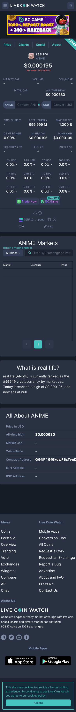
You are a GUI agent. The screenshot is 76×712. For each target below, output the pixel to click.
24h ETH (29, 186)
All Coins (46, 544)
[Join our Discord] (19, 637)
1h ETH (11, 186)
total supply (38, 120)
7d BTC (46, 173)
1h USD (11, 160)
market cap (11, 79)
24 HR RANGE (12, 133)
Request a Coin (51, 551)
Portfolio (8, 538)
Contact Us (48, 590)
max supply (64, 120)
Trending (8, 551)
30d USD (64, 160)
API (3, 584)
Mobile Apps (49, 531)
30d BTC (64, 173)
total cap (20, 90)
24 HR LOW (38, 133)
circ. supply (12, 120)
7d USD (46, 160)
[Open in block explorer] (54, 220)
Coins (5, 531)
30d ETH (64, 186)
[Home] (38, 610)
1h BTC (11, 173)
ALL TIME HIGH (55, 90)
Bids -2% (38, 147)
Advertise (47, 571)
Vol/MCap (66, 79)
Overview (9, 544)
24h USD (29, 160)
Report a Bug (50, 564)
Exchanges (10, 564)
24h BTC (29, 173)
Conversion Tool (52, 538)
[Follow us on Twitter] (11, 637)
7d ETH (46, 186)
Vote (5, 557)
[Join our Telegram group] (4, 637)
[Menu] (5, 5)
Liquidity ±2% (13, 147)
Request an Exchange (57, 557)
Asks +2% (65, 147)
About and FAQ (51, 577)
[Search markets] (28, 252)
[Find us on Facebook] (26, 637)
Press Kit (46, 584)
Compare (8, 577)
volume (38, 79)
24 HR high (64, 133)
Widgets (7, 571)
